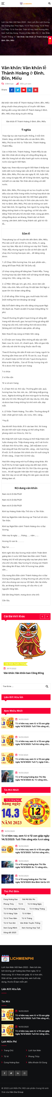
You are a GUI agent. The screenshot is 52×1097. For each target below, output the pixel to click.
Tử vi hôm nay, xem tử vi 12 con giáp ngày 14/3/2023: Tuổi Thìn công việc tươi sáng (32, 726)
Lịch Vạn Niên (34, 1050)
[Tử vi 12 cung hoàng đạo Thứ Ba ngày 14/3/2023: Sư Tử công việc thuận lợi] (7, 776)
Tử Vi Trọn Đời (9, 923)
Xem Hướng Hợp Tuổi (31, 928)
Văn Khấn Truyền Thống (30, 923)
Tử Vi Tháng (27, 918)
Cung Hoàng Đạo (11, 899)
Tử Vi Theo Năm (10, 918)
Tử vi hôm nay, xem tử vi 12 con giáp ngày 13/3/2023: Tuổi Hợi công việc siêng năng (32, 744)
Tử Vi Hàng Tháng (37, 909)
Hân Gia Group (16, 1092)
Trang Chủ (8, 1050)
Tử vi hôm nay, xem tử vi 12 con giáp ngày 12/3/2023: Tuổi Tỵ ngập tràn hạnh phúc (32, 762)
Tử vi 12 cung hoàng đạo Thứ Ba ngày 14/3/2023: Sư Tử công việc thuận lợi (31, 780)
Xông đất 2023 (10, 932)
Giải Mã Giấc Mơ (28, 899)
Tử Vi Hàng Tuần (11, 913)
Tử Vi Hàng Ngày (34, 904)
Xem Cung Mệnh (10, 928)
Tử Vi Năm (26, 913)
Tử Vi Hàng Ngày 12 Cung (14, 909)
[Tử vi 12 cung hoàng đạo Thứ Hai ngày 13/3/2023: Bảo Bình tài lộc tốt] (7, 879)
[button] (42, 616)
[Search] (49, 3)
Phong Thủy (9, 904)
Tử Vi (20, 904)
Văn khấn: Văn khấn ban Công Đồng (21, 673)
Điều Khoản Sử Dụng (37, 1062)
